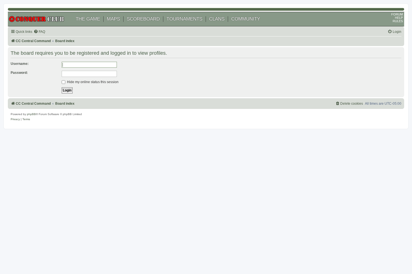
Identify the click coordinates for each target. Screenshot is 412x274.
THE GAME (88, 19)
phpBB (31, 114)
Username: (20, 64)
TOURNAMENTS (184, 19)
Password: (19, 73)
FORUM (397, 14)
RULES (398, 21)
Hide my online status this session (92, 82)
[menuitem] (39, 32)
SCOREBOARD (143, 19)
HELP (399, 17)
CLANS (216, 19)
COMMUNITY (245, 19)
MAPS (113, 19)
